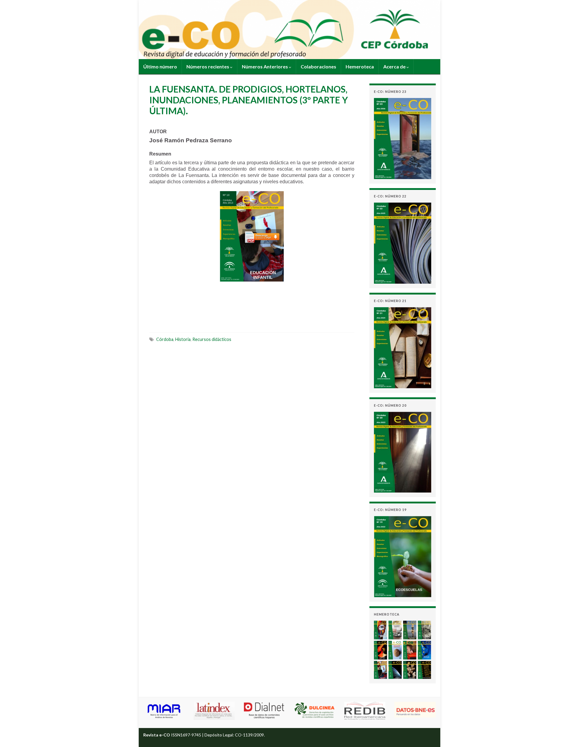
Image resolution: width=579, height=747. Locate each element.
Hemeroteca (360, 66)
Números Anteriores (265, 66)
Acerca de (395, 66)
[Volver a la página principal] (289, 29)
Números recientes (208, 66)
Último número (160, 66)
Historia (183, 339)
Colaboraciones (318, 66)
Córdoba (164, 339)
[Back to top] (565, 733)
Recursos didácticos (211, 339)
